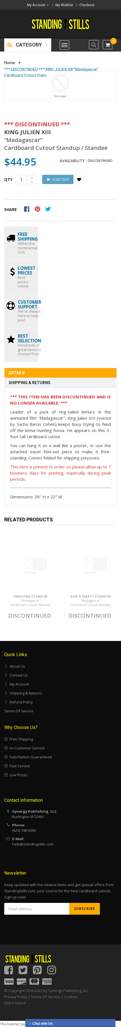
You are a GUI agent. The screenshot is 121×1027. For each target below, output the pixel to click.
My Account (18, 684)
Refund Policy (20, 702)
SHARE (10, 209)
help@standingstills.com (32, 844)
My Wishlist (64, 5)
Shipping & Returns (29, 383)
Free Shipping (20, 739)
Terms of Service (18, 711)
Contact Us (18, 675)
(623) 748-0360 (24, 830)
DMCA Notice (15, 1002)
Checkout (86, 5)
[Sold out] (40, 564)
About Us (16, 666)
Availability (72, 161)
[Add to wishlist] (79, 179)
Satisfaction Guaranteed (30, 756)
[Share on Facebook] (28, 208)
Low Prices (18, 774)
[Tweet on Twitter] (49, 208)
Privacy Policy (15, 996)
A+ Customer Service (26, 747)
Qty (8, 179)
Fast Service (19, 765)
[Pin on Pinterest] (39, 208)
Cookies (71, 996)
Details (17, 373)
